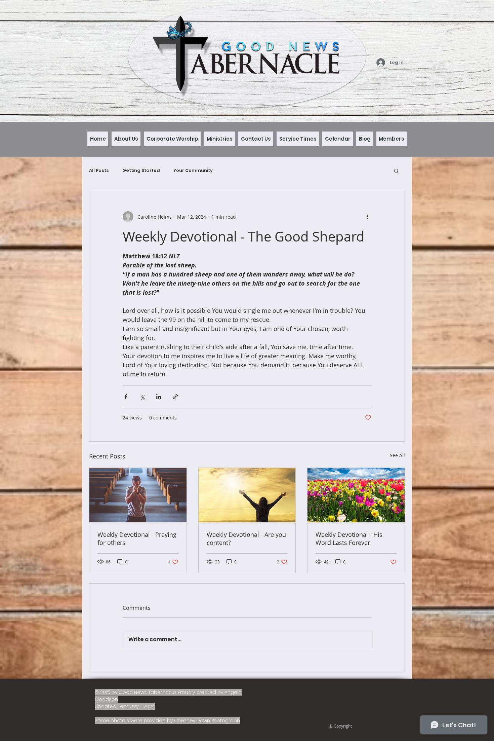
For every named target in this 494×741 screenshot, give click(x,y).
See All (397, 455)
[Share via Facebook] (126, 397)
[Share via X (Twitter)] (142, 397)
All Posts (99, 171)
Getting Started (141, 171)
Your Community (193, 171)
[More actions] (367, 217)
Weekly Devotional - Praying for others (136, 538)
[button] (396, 170)
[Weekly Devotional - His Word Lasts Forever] (356, 495)
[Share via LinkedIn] (159, 397)
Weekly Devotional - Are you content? (246, 538)
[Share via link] (175, 397)
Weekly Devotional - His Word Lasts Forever (349, 538)
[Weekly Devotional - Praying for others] (138, 495)
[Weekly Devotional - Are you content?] (247, 495)
